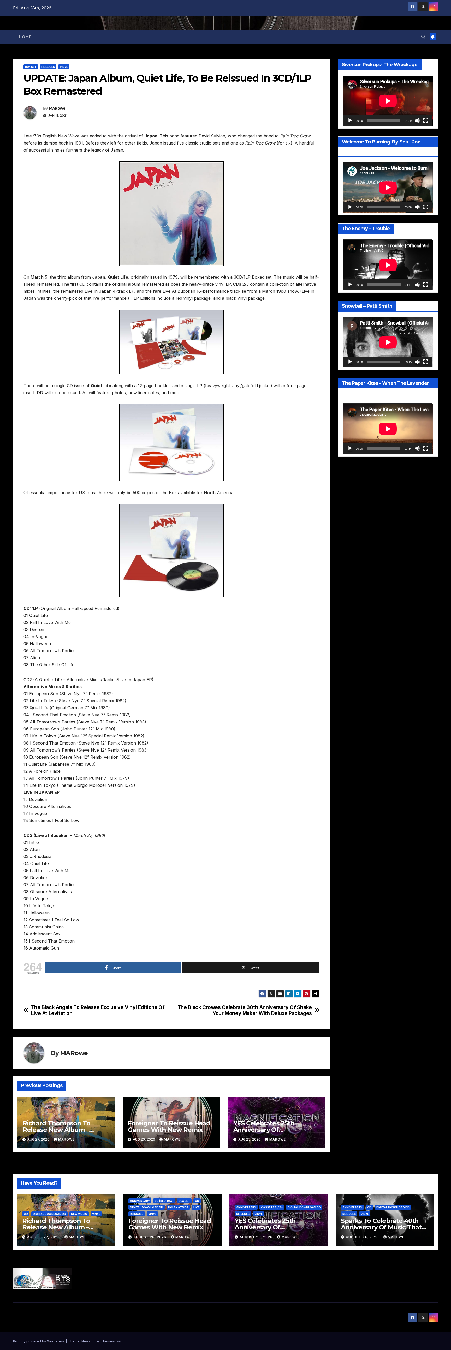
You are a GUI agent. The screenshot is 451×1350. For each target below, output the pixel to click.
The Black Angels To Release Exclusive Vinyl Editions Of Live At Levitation (98, 1010)
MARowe (57, 108)
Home (25, 36)
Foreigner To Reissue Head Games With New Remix (169, 1126)
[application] (388, 101)
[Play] (350, 120)
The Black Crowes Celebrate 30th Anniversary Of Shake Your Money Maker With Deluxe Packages (244, 1010)
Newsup (88, 1341)
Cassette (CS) (272, 1207)
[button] (423, 36)
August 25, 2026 (257, 1237)
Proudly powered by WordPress (39, 1341)
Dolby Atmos (178, 1207)
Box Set (31, 66)
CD (26, 1213)
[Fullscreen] (425, 120)
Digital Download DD (49, 1213)
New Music (79, 1213)
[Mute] (417, 120)
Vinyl (64, 66)
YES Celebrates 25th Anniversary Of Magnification (263, 1129)
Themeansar (111, 1341)
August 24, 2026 (363, 1237)
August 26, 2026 (150, 1237)
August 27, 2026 (44, 1237)
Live (196, 1207)
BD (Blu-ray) (164, 1200)
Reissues (48, 66)
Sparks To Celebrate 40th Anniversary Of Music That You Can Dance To (381, 1227)
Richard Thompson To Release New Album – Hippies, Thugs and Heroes (63, 1129)
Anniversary (140, 1200)
